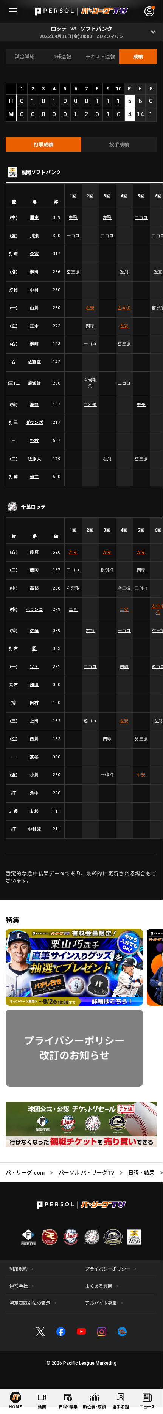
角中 (34, 793)
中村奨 (34, 829)
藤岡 (34, 570)
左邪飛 (73, 588)
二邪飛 (90, 404)
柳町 (34, 343)
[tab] (43, 144)
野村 (34, 440)
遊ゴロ (90, 721)
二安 (124, 609)
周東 (34, 217)
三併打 (141, 588)
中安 (141, 774)
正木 (34, 326)
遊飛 (124, 271)
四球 (90, 326)
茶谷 (34, 757)
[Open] (153, 32)
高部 (34, 588)
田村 (34, 702)
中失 (141, 404)
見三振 (141, 738)
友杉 (34, 811)
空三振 (73, 271)
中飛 (73, 217)
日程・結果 (141, 1172)
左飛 (107, 217)
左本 (124, 307)
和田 (34, 684)
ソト (34, 666)
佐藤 (34, 630)
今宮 (34, 253)
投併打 (107, 570)
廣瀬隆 (34, 383)
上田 (34, 721)
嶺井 (34, 476)
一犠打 (107, 774)
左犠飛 (90, 383)
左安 (90, 307)
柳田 (34, 271)
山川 (34, 307)
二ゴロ (141, 217)
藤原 (34, 552)
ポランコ (34, 609)
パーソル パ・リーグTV (86, 1172)
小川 (34, 774)
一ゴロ (73, 235)
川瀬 (34, 235)
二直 (73, 609)
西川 (34, 738)
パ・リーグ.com (25, 1172)
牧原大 (34, 458)
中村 (34, 290)
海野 (34, 404)
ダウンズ (34, 422)
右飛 (107, 458)
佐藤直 (34, 362)
